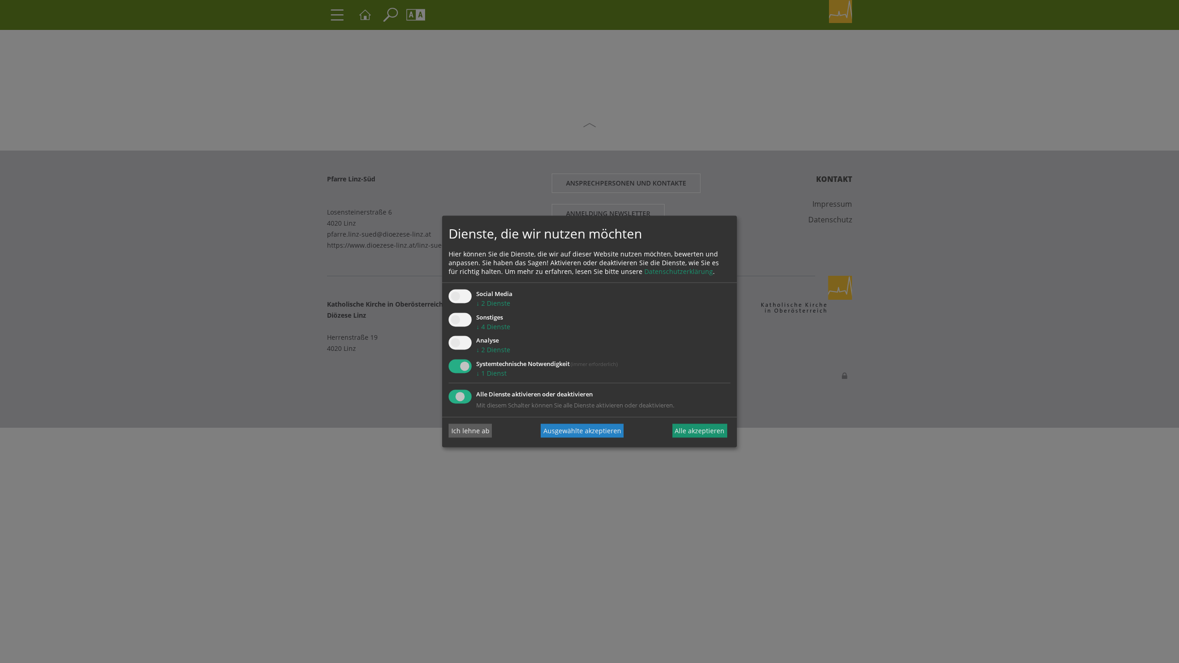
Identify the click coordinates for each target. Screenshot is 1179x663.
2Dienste (493, 303)
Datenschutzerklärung (678, 271)
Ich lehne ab (470, 430)
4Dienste (493, 326)
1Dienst (491, 373)
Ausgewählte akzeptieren (582, 430)
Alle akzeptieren (699, 430)
